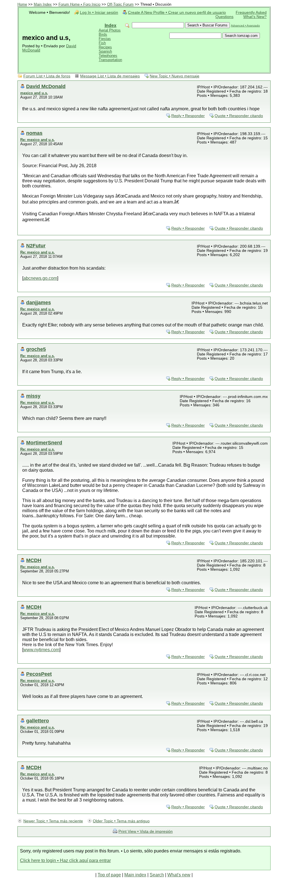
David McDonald (46, 86)
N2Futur (36, 246)
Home (22, 4)
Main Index (43, 4)
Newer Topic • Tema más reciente (53, 821)
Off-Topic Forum (120, 4)
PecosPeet (39, 674)
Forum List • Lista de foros (46, 76)
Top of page (109, 874)
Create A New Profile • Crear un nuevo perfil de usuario (177, 12)
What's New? (255, 17)
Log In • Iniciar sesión (99, 12)
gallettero (37, 721)
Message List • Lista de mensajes (110, 76)
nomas (34, 133)
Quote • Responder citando (239, 116)
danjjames (38, 302)
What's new (178, 874)
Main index (135, 874)
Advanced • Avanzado (245, 25)
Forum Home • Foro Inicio (79, 4)
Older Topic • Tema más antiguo (121, 821)
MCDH (33, 560)
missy (33, 396)
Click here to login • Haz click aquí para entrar (65, 860)
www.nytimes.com (41, 649)
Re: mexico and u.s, (37, 140)
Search (157, 874)
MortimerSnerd (44, 443)
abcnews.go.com (40, 278)
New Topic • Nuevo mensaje (174, 76)
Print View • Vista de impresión (145, 831)
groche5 (36, 349)
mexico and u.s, (34, 93)
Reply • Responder (188, 116)
